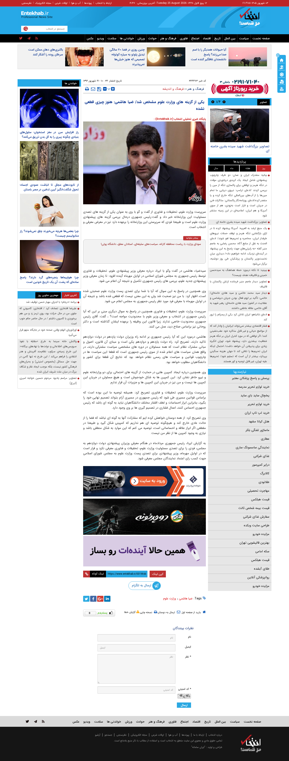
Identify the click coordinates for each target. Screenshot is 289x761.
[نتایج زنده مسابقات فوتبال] (281, 88)
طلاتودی (264, 482)
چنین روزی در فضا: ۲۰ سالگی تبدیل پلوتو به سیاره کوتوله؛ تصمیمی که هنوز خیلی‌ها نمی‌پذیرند (127, 57)
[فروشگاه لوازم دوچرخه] (144, 517)
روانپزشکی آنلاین (258, 577)
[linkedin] (107, 599)
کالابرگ (264, 473)
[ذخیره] (99, 89)
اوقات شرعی (61, 3)
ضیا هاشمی (186, 598)
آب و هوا (76, 3)
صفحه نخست (261, 38)
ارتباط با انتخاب (103, 3)
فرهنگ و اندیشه (173, 88)
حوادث (152, 38)
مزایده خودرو (261, 534)
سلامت (111, 38)
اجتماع (195, 38)
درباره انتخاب (215, 735)
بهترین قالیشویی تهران (254, 542)
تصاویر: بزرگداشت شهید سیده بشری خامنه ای (240, 148)
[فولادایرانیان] (144, 481)
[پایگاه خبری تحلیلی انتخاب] (252, 19)
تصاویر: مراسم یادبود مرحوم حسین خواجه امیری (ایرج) (48, 380)
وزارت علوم (169, 598)
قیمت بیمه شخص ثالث (253, 508)
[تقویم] (281, 81)
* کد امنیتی (184, 689)
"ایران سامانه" (198, 747)
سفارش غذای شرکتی (256, 516)
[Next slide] (212, 101)
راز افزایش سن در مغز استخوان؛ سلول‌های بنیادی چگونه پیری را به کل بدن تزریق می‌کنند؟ (49, 134)
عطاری (265, 438)
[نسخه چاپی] (87, 89)
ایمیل (188, 647)
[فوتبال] (281, 74)
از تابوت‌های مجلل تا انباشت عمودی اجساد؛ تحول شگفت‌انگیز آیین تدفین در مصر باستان (49, 187)
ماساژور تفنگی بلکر (257, 430)
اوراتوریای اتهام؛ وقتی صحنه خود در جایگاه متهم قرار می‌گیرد (48, 332)
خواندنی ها (127, 38)
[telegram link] (36, 721)
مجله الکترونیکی (139, 735)
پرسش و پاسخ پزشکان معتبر (250, 378)
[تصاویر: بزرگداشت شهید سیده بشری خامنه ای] (239, 125)
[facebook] (93, 599)
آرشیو (97, 735)
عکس (90, 38)
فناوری (184, 38)
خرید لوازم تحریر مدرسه (253, 386)
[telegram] (29, 38)
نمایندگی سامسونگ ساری (252, 447)
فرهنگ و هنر (168, 38)
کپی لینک (157, 574)
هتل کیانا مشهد (259, 421)
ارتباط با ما (198, 735)
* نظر (188, 657)
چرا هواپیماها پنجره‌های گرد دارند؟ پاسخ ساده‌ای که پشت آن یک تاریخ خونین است (49, 279)
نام (189, 637)
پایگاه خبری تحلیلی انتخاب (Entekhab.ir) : (180, 119)
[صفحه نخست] (281, 60)
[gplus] (100, 599)
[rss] (37, 38)
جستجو (108, 735)
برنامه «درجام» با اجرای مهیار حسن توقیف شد (51, 302)
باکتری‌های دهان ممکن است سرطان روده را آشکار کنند (45, 52)
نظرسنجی (27, 3)
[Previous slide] (224, 101)
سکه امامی (262, 551)
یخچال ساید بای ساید (255, 395)
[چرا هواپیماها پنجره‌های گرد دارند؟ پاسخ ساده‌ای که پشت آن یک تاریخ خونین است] (49, 256)
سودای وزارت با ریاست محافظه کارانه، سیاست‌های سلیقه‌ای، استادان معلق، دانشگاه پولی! (151, 244)
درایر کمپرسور (260, 464)
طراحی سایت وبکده (256, 525)
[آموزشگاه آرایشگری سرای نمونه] (144, 551)
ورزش (141, 38)
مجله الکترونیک (43, 3)
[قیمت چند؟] (281, 67)
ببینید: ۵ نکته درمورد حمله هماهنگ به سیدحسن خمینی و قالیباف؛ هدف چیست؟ (238, 272)
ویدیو (100, 38)
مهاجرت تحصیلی (258, 490)
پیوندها (88, 3)
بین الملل (229, 38)
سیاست (244, 38)
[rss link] (43, 721)
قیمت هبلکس (260, 499)
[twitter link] (27, 721)
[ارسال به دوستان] (93, 89)
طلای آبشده (261, 568)
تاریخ (217, 38)
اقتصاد (207, 38)
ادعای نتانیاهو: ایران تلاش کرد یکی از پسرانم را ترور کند (238, 317)
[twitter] (21, 38)
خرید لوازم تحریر (258, 404)
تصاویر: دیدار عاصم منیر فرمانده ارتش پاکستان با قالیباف (238, 284)
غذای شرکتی (261, 456)
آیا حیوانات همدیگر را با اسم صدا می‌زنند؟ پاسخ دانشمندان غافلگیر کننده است (208, 54)
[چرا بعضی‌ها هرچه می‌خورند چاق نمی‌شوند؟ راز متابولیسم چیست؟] (49, 210)
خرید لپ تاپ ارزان (257, 412)
